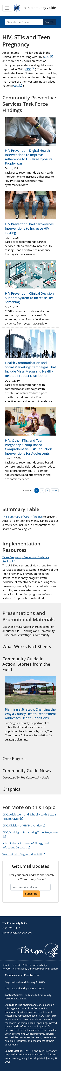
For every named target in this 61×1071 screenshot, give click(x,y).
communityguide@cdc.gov (17, 932)
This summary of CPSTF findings (22, 516)
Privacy (6, 968)
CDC (46, 57)
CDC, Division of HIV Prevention (22, 825)
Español (52, 968)
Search (49, 22)
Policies (26, 965)
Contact (16, 965)
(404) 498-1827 (11, 927)
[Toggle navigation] (7, 8)
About (5, 965)
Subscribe (31, 893)
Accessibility (40, 965)
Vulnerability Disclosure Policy (30, 968)
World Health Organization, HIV (22, 854)
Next (54, 490)
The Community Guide (38, 7)
